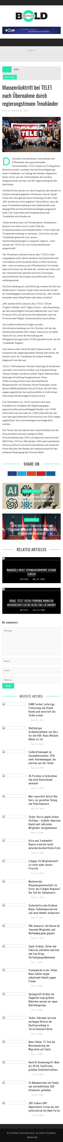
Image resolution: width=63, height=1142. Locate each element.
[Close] (4, 4)
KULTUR (8, 51)
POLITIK (8, 33)
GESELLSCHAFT (12, 26)
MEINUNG (9, 45)
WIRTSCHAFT (11, 39)
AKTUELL (9, 20)
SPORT (8, 58)
